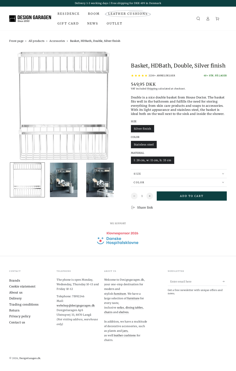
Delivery (15, 298)
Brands (14, 280)
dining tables (134, 307)
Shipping (152, 88)
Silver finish (142, 129)
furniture (120, 293)
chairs (108, 312)
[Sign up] (225, 282)
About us (16, 292)
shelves (124, 312)
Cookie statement (22, 286)
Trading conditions (24, 304)
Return (14, 310)
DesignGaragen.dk (30, 358)
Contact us (17, 322)
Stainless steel (144, 145)
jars (125, 330)
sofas (120, 307)
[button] (198, 19)
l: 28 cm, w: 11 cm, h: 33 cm (152, 161)
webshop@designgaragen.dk (76, 305)
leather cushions (125, 335)
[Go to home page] (30, 18)
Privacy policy (19, 316)
